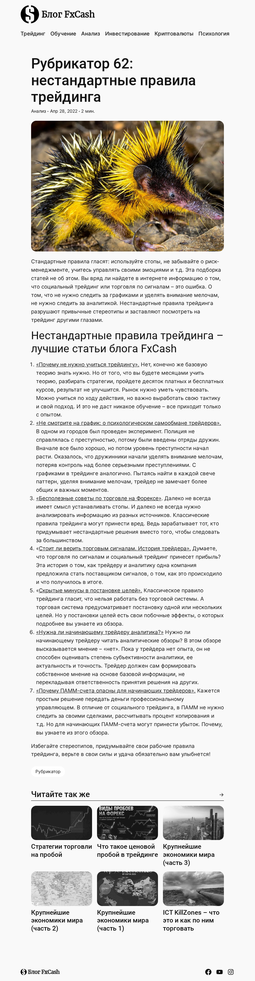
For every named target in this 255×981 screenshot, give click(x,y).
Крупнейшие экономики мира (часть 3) (189, 854)
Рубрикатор (48, 771)
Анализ (38, 111)
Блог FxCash (68, 14)
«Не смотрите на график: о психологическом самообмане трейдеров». (128, 423)
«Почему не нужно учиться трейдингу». (87, 364)
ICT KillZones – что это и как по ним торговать (191, 920)
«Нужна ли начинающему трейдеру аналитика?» (100, 632)
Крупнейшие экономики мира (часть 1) (123, 920)
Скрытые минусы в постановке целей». (90, 590)
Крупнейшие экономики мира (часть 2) (57, 920)
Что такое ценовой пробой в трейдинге (127, 850)
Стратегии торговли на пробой (61, 850)
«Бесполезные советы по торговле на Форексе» (98, 498)
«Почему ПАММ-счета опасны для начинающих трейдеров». (116, 691)
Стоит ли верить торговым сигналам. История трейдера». (115, 548)
